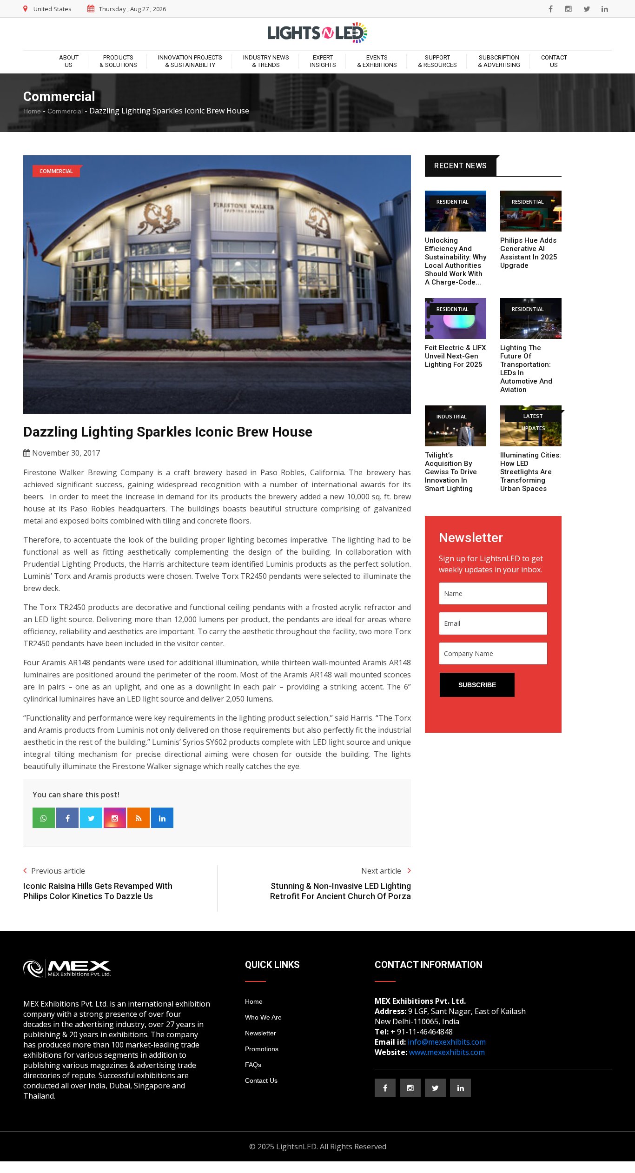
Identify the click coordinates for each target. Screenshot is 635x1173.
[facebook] (550, 9)
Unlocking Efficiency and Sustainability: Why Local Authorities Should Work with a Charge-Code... (455, 261)
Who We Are (263, 1017)
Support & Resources (437, 61)
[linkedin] (605, 9)
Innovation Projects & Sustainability (190, 61)
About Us (69, 61)
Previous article (58, 871)
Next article (382, 871)
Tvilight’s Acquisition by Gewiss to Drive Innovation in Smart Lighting (451, 472)
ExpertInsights (323, 61)
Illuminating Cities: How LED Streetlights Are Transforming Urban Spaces (530, 472)
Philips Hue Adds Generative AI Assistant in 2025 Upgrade (528, 253)
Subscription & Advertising (499, 61)
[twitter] (587, 9)
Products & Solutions (118, 61)
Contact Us (554, 61)
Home (32, 111)
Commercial (65, 111)
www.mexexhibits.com (447, 1052)
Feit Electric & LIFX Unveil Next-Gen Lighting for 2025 (455, 356)
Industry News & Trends (266, 61)
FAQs (253, 1064)
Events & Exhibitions (377, 61)
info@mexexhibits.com (447, 1042)
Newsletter (260, 1033)
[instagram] (568, 9)
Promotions (261, 1049)
